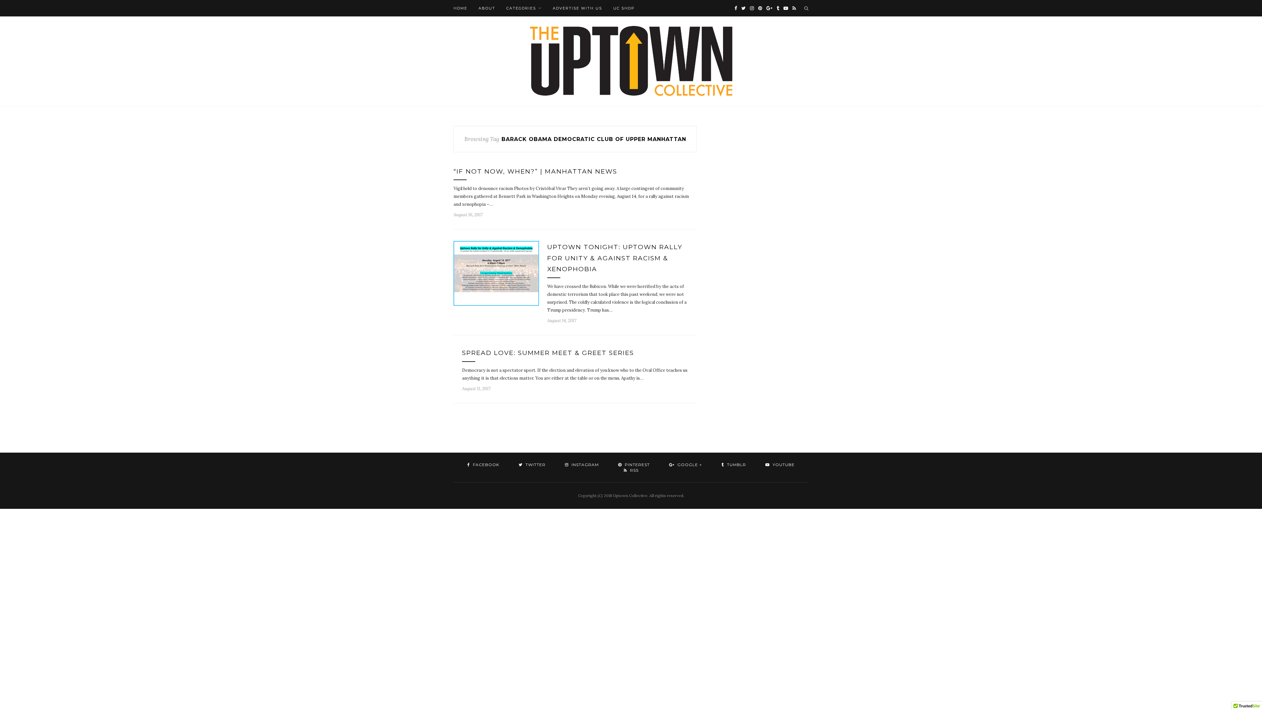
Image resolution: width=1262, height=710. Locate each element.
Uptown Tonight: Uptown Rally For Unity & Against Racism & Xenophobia (614, 258)
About (487, 8)
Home (460, 8)
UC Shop (624, 8)
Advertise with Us (577, 8)
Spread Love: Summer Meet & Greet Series (548, 353)
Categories (521, 8)
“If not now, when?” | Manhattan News (535, 171)
